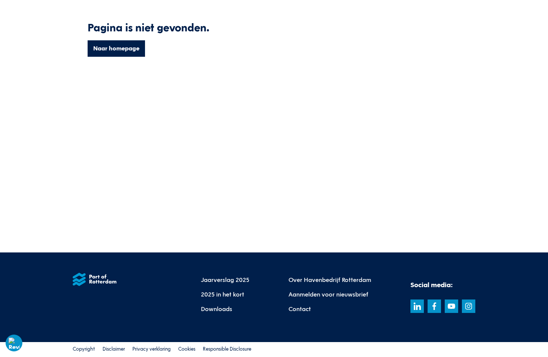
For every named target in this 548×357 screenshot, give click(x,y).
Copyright (84, 349)
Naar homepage (116, 48)
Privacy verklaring (151, 349)
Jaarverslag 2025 (225, 279)
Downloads (216, 309)
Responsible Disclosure (227, 349)
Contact (300, 309)
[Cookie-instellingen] (14, 343)
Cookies (186, 349)
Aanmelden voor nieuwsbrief (328, 294)
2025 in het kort (222, 294)
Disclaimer (114, 349)
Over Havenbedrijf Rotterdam (330, 279)
